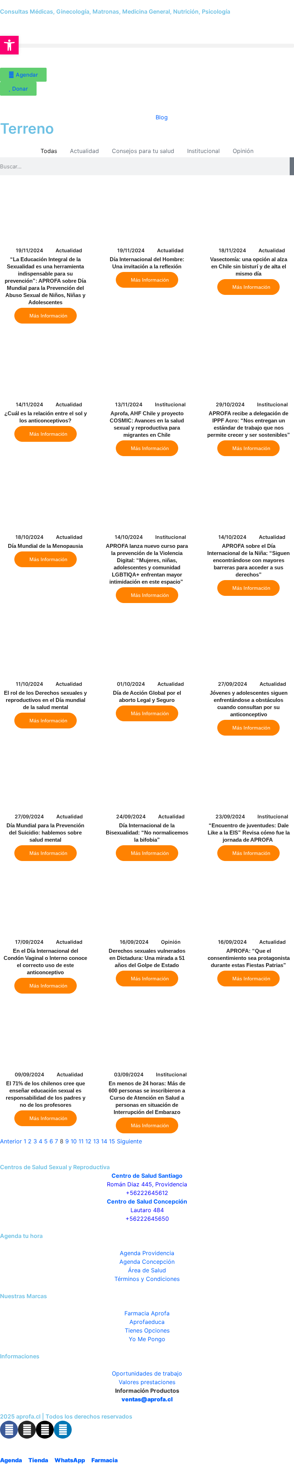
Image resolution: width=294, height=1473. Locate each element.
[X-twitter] (45, 1430)
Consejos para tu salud (143, 150)
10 (74, 1141)
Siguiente (129, 1141)
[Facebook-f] (9, 1430)
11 (81, 1141)
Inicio (133, 117)
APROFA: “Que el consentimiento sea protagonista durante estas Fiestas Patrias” (249, 958)
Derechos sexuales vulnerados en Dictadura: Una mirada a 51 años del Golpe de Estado (147, 958)
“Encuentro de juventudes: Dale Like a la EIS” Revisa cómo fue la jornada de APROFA (249, 832)
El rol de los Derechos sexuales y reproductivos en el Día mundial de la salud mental (45, 700)
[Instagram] (27, 1430)
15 (112, 1141)
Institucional (203, 150)
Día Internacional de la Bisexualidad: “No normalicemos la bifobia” (147, 832)
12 (88, 1141)
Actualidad (84, 150)
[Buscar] (292, 166)
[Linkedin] (63, 1430)
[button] (147, 46)
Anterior (11, 1141)
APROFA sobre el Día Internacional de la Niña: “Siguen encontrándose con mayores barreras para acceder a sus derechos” (248, 560)
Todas (49, 150)
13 (96, 1141)
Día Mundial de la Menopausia (45, 546)
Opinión (243, 150)
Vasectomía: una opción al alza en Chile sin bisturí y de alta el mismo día (248, 266)
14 (104, 1141)
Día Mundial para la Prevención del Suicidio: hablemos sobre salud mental (45, 832)
